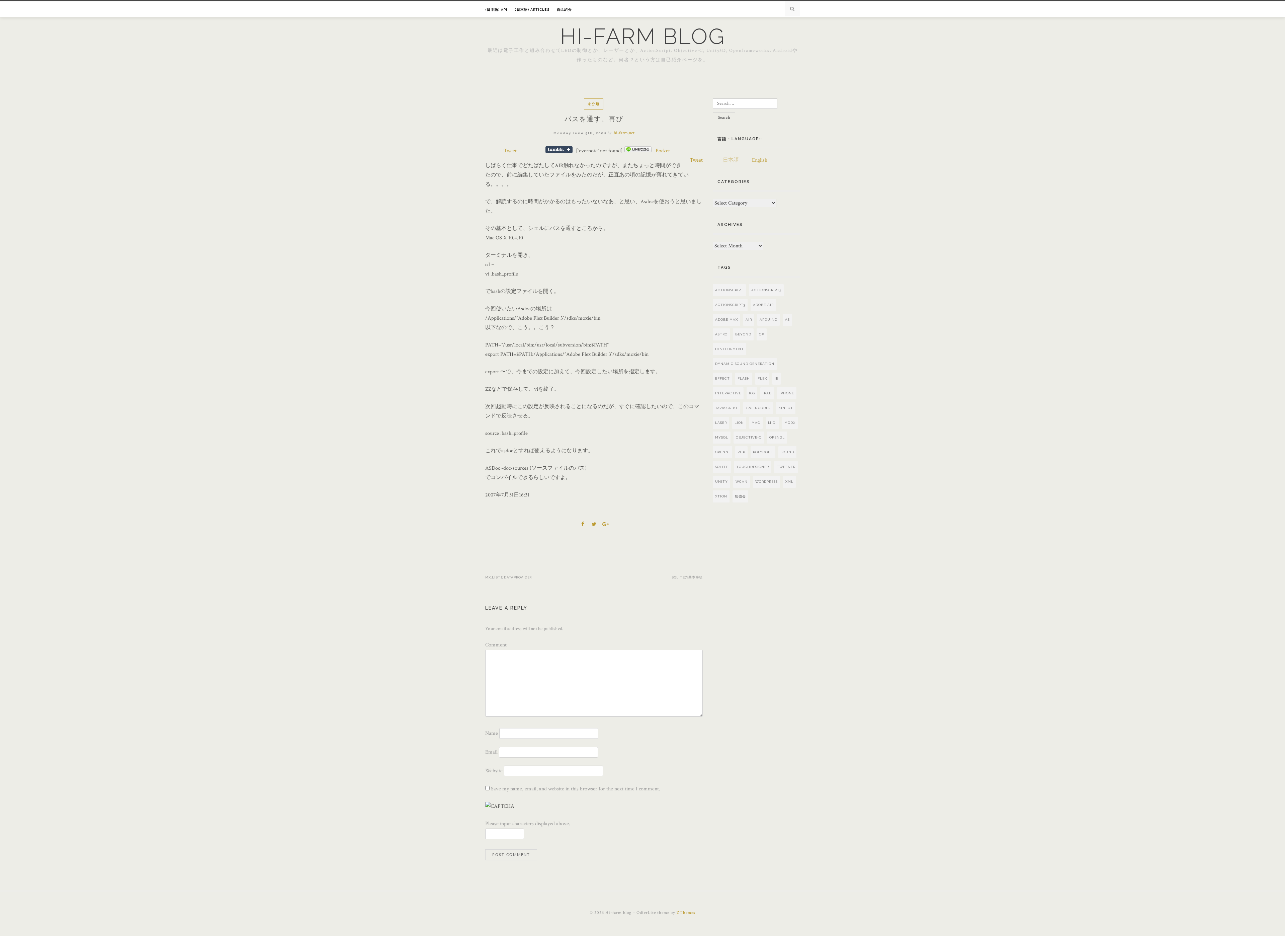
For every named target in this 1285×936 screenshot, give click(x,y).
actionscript (729, 290)
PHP (741, 452)
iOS (752, 393)
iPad (767, 393)
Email (491, 752)
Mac (756, 422)
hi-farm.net (624, 133)
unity (721, 481)
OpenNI (722, 452)
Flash (744, 378)
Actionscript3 (766, 290)
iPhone (786, 393)
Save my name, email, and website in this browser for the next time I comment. (575, 788)
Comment (496, 644)
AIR (749, 319)
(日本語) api (496, 9)
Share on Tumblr (559, 149)
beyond (743, 334)
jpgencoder (758, 408)
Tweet (510, 150)
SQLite (722, 467)
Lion (739, 422)
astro (721, 334)
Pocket (663, 150)
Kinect (785, 408)
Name (491, 733)
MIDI (772, 422)
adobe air (763, 305)
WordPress (766, 481)
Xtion (721, 496)
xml (789, 481)
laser (721, 422)
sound (787, 452)
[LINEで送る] (638, 150)
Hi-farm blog (642, 36)
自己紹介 (564, 9)
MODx (789, 422)
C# (761, 334)
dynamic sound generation (744, 364)
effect (722, 378)
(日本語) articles (532, 9)
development (729, 349)
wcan (742, 481)
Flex (762, 378)
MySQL (721, 437)
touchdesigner (752, 467)
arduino (768, 319)
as (787, 319)
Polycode (763, 452)
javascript (726, 408)
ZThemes (686, 913)
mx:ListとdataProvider (508, 577)
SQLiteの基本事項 (687, 577)
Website (494, 770)
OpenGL (777, 437)
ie (776, 378)
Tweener (786, 467)
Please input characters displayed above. (527, 823)
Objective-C (749, 437)
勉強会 (740, 496)
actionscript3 (730, 305)
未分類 (594, 104)
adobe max (726, 319)
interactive (728, 393)
